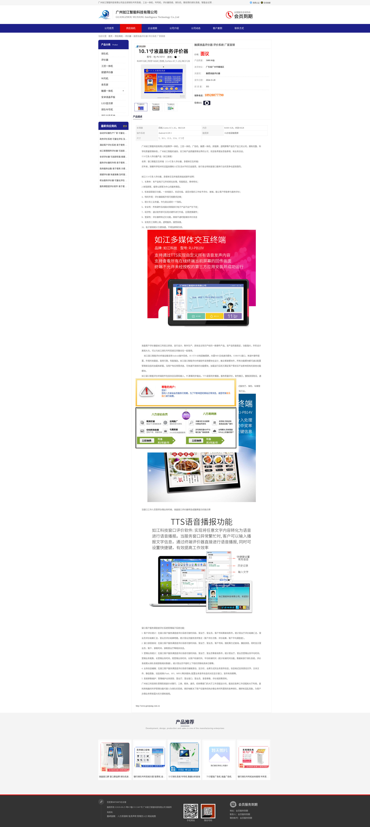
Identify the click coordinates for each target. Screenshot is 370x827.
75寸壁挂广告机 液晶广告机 (183, 777)
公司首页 (109, 28)
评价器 (128, 36)
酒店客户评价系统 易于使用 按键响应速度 (113, 145)
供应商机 (130, 28)
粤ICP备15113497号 (134, 807)
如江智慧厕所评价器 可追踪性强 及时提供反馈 (113, 151)
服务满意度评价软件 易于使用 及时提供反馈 (113, 186)
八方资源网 (123, 816)
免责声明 (132, 816)
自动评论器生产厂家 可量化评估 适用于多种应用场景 (113, 133)
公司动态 (195, 28)
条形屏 (104, 84)
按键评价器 (107, 72)
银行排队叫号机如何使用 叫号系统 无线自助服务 (224, 777)
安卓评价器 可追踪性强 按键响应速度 (113, 157)
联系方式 (239, 28)
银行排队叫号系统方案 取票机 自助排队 (116, 777)
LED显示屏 (107, 103)
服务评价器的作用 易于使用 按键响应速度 (113, 163)
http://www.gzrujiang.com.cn (148, 706)
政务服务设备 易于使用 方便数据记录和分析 (113, 169)
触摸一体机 (107, 91)
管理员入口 (142, 816)
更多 (125, 126)
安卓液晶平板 (108, 97)
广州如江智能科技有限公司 (154, 807)
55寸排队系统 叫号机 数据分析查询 (149, 777)
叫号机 (104, 78)
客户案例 (217, 28)
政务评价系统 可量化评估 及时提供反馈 (113, 139)
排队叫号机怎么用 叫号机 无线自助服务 (255, 777)
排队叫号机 (107, 109)
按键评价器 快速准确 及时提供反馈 (113, 174)
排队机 (104, 53)
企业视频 (152, 28)
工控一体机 (107, 66)
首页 (110, 36)
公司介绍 (174, 28)
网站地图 (152, 816)
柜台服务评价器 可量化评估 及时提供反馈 (113, 180)
